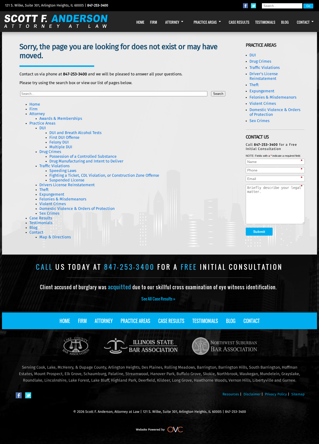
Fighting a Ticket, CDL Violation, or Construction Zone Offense (104, 175)
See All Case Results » (158, 299)
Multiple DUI (60, 147)
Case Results (40, 218)
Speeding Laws (62, 171)
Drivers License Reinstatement (67, 185)
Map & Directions (55, 237)
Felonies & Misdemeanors (62, 199)
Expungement (51, 194)
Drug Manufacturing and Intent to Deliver (86, 161)
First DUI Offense (64, 138)
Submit (259, 232)
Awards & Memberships (60, 119)
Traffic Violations (54, 166)
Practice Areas (42, 123)
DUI (42, 128)
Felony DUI (59, 142)
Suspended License (66, 180)
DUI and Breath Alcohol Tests (75, 133)
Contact (36, 232)
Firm (33, 109)
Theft (44, 190)
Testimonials (40, 223)
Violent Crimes (52, 204)
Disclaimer (251, 394)
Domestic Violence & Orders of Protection (77, 209)
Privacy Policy (276, 394)
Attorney (37, 114)
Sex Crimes (49, 213)
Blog (33, 228)
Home (34, 104)
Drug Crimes (50, 152)
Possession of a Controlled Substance (83, 156)
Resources (231, 394)
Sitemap (298, 394)
